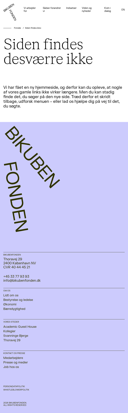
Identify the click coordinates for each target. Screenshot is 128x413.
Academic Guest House (19, 327)
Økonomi (9, 304)
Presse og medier (15, 362)
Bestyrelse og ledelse (18, 300)
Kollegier (9, 331)
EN (123, 9)
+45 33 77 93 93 (16, 276)
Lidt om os (10, 295)
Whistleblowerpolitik (16, 390)
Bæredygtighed (14, 309)
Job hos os (11, 367)
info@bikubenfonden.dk (22, 281)
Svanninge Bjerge (15, 336)
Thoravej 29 (11, 340)
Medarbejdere (13, 358)
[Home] (13, 13)
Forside (17, 28)
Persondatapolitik (14, 386)
